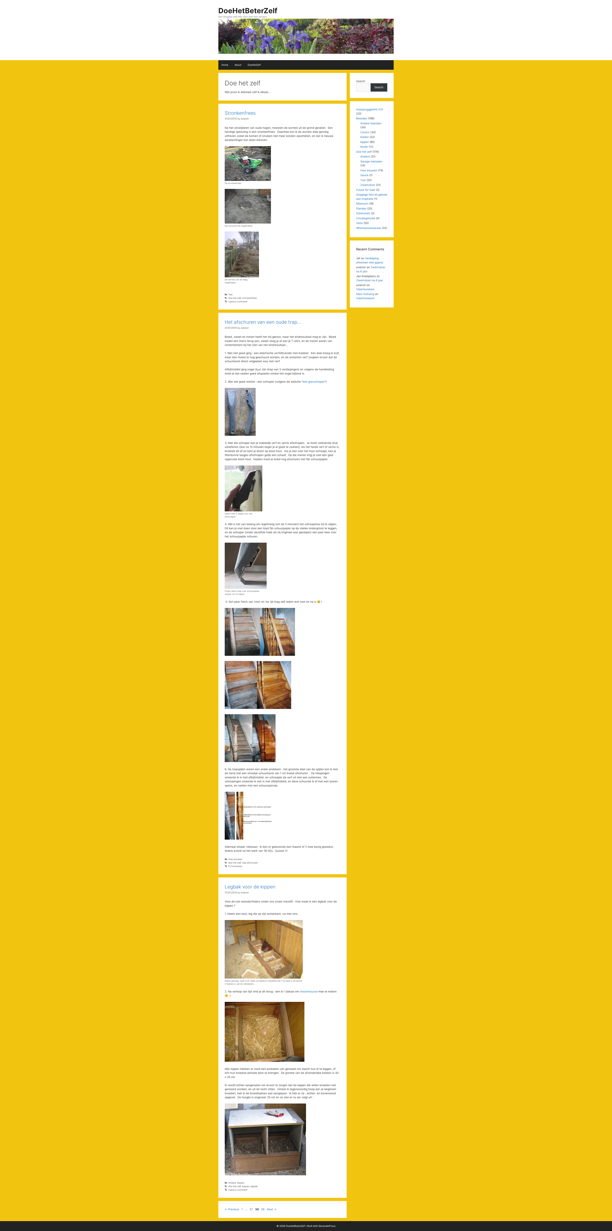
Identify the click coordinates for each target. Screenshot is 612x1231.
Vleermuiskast (365, 289)
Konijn (364, 146)
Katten (364, 137)
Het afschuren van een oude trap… (263, 322)
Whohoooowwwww (368, 228)
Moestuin (362, 203)
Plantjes (361, 208)
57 (252, 1209)
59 (263, 1209)
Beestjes (361, 118)
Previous (232, 1209)
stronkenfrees (249, 298)
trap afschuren (250, 862)
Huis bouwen (235, 859)
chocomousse (308, 991)
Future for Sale (365, 189)
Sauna (364, 175)
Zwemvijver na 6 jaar (369, 280)
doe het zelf (234, 298)
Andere (232, 1182)
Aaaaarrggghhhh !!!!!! (369, 109)
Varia (359, 223)
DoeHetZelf (254, 64)
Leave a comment (237, 301)
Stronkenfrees (240, 113)
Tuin (230, 294)
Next (271, 1209)
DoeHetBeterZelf (247, 10)
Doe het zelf (364, 151)
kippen (240, 1182)
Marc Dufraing (365, 294)
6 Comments (235, 866)
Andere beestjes (371, 123)
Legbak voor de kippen (250, 887)
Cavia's (365, 132)
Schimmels (363, 213)
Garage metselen (371, 161)
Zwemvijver (367, 185)
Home (225, 64)
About (238, 64)
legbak (254, 1186)
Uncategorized (365, 218)
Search (360, 81)
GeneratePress (326, 1225)
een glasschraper (314, 381)
